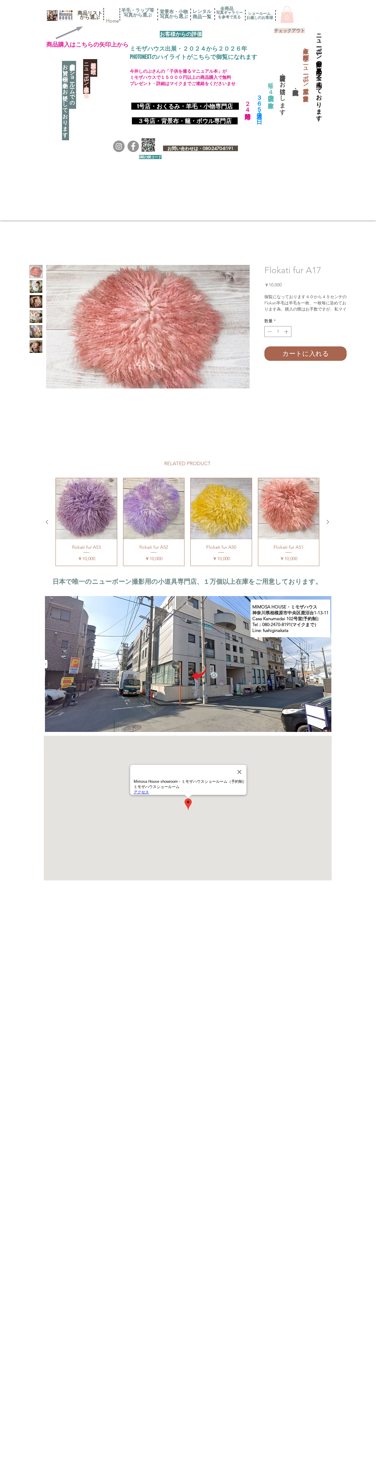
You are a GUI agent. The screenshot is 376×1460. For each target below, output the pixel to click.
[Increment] (287, 339)
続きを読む (274, 316)
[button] (90, 13)
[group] (187, 522)
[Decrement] (269, 339)
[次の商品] (327, 522)
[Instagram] (119, 146)
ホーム (36, 244)
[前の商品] (47, 522)
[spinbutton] (278, 339)
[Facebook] (133, 146)
